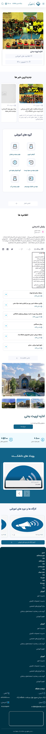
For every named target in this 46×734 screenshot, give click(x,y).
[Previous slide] (5, 39)
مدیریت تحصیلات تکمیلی (37, 601)
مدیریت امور (41, 596)
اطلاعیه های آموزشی (23, 56)
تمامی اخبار (27, 203)
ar (8, 12)
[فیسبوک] (7, 249)
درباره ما (23, 426)
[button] (26, 393)
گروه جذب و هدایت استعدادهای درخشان (32, 611)
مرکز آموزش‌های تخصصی (37, 606)
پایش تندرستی (38, 227)
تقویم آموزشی (40, 616)
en (8, 10)
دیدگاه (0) (37, 249)
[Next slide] (41, 39)
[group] (23, 476)
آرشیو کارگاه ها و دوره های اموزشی (26, 542)
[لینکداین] (3, 249)
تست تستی (37, 231)
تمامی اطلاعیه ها (25, 358)
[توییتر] (12, 249)
